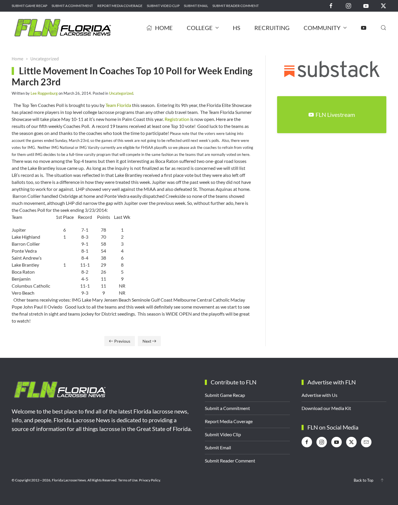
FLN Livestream (335, 114)
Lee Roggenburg (44, 93)
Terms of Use (128, 480)
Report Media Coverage (119, 5)
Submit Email (196, 5)
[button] (383, 28)
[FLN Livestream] (364, 28)
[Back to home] (63, 28)
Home (164, 27)
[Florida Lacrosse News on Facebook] (331, 5)
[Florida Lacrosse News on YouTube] (366, 5)
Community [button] (322, 27)
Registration (177, 119)
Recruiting (272, 27)
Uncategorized (121, 93)
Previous (122, 341)
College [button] (200, 27)
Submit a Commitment (72, 5)
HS (236, 27)
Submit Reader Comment (235, 5)
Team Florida (118, 105)
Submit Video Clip (163, 5)
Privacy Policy (149, 480)
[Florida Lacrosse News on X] (383, 5)
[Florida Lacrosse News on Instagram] (348, 5)
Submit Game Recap (29, 5)
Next (146, 341)
